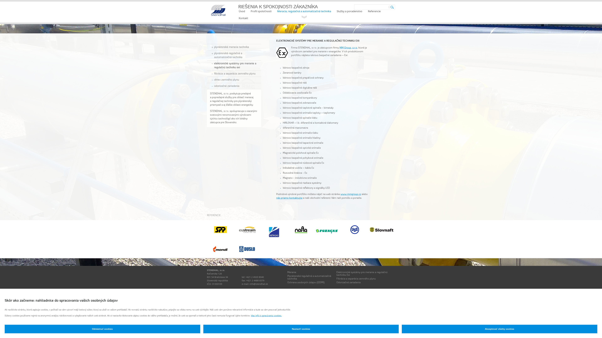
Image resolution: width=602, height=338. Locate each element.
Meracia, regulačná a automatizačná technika (304, 11)
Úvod (242, 11)
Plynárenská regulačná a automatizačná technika (228, 55)
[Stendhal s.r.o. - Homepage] (218, 15)
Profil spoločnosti (261, 11)
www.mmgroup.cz (351, 194)
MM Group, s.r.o (348, 48)
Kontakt (243, 18)
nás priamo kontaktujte (289, 198)
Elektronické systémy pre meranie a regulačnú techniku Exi (235, 65)
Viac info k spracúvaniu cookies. (266, 316)
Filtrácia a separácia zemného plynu (235, 73)
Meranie (291, 272)
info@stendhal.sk (259, 283)
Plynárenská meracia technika (231, 47)
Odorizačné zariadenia (226, 86)
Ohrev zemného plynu (226, 80)
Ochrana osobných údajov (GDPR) (306, 282)
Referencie (374, 11)
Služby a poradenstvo (349, 11)
